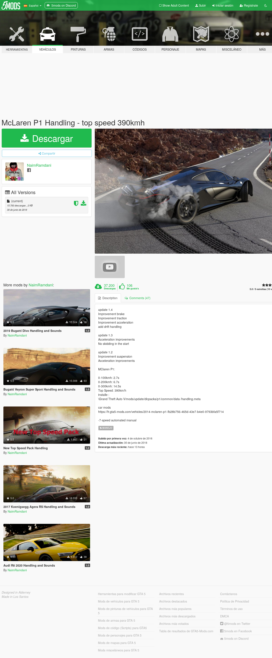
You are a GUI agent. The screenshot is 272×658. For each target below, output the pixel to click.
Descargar (51, 138)
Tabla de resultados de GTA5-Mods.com (186, 631)
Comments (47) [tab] (139, 298)
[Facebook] (29, 170)
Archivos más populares (175, 609)
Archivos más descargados (177, 616)
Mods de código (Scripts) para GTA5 (122, 628)
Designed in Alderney (16, 592)
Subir (202, 5)
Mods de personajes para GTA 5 (120, 635)
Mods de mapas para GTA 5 (117, 643)
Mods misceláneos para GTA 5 (118, 650)
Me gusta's (133, 288)
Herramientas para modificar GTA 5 (122, 594)
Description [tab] (109, 298)
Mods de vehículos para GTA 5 (118, 601)
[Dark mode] (265, 5)
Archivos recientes (171, 594)
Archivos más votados (174, 623)
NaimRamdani (39, 165)
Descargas (110, 288)
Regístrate (250, 5)
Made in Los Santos (15, 596)
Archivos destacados (173, 601)
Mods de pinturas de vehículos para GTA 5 (125, 611)
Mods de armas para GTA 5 (116, 620)
